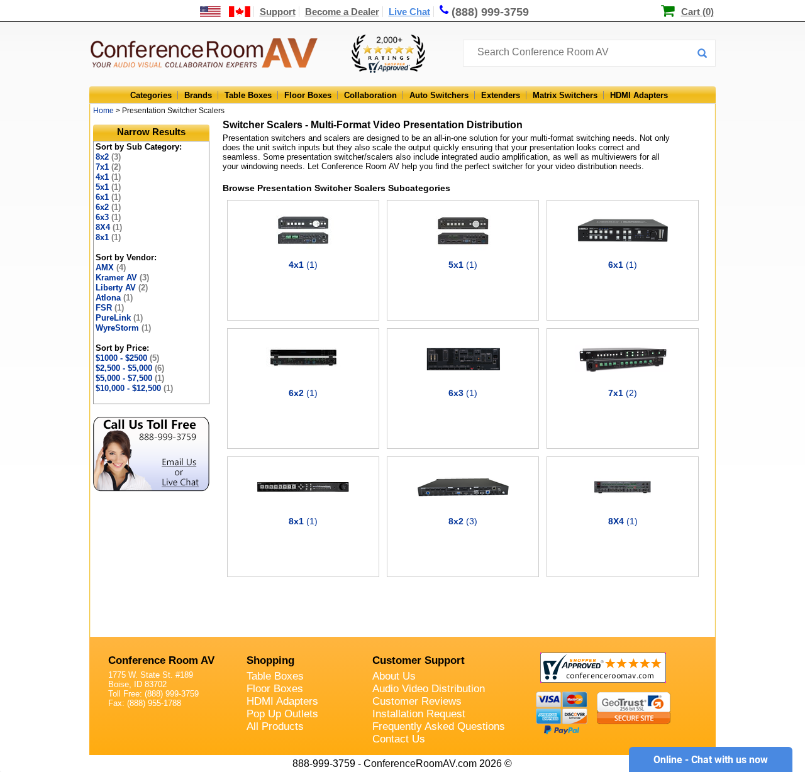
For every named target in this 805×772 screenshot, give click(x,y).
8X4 (109, 227)
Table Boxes (248, 95)
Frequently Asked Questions (438, 726)
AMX (111, 267)
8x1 (108, 237)
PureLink (119, 318)
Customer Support (418, 660)
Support (278, 11)
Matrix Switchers (565, 95)
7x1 (108, 167)
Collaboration (370, 95)
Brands (198, 95)
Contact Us (398, 739)
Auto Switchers (439, 95)
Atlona (114, 297)
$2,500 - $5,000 (130, 368)
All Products (275, 726)
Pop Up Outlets (282, 714)
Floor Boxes (307, 95)
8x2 (108, 157)
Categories (151, 95)
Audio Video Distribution (428, 689)
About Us (394, 676)
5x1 (108, 187)
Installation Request (418, 714)
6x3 (108, 217)
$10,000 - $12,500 (134, 388)
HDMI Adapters (639, 95)
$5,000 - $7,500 (130, 378)
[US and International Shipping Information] (225, 11)
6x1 (108, 197)
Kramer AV (122, 277)
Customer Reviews (417, 701)
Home (103, 110)
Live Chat (409, 11)
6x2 (108, 207)
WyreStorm (123, 328)
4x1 (108, 177)
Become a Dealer (342, 11)
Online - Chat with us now (710, 760)
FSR (110, 307)
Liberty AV (122, 287)
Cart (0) (697, 11)
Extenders (500, 95)
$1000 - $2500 (127, 358)
